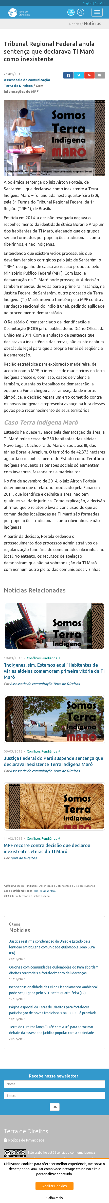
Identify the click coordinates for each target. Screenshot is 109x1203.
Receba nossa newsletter (54, 1076)
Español (100, 3)
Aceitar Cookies (54, 1186)
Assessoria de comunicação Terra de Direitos (45, 684)
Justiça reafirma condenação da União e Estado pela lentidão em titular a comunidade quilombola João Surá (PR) (52, 947)
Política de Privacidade (25, 1140)
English (88, 3)
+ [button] (59, 657)
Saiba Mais (54, 1198)
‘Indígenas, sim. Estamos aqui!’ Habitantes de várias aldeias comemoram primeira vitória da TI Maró (54, 671)
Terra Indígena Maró (44, 890)
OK (54, 1106)
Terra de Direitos (23, 858)
